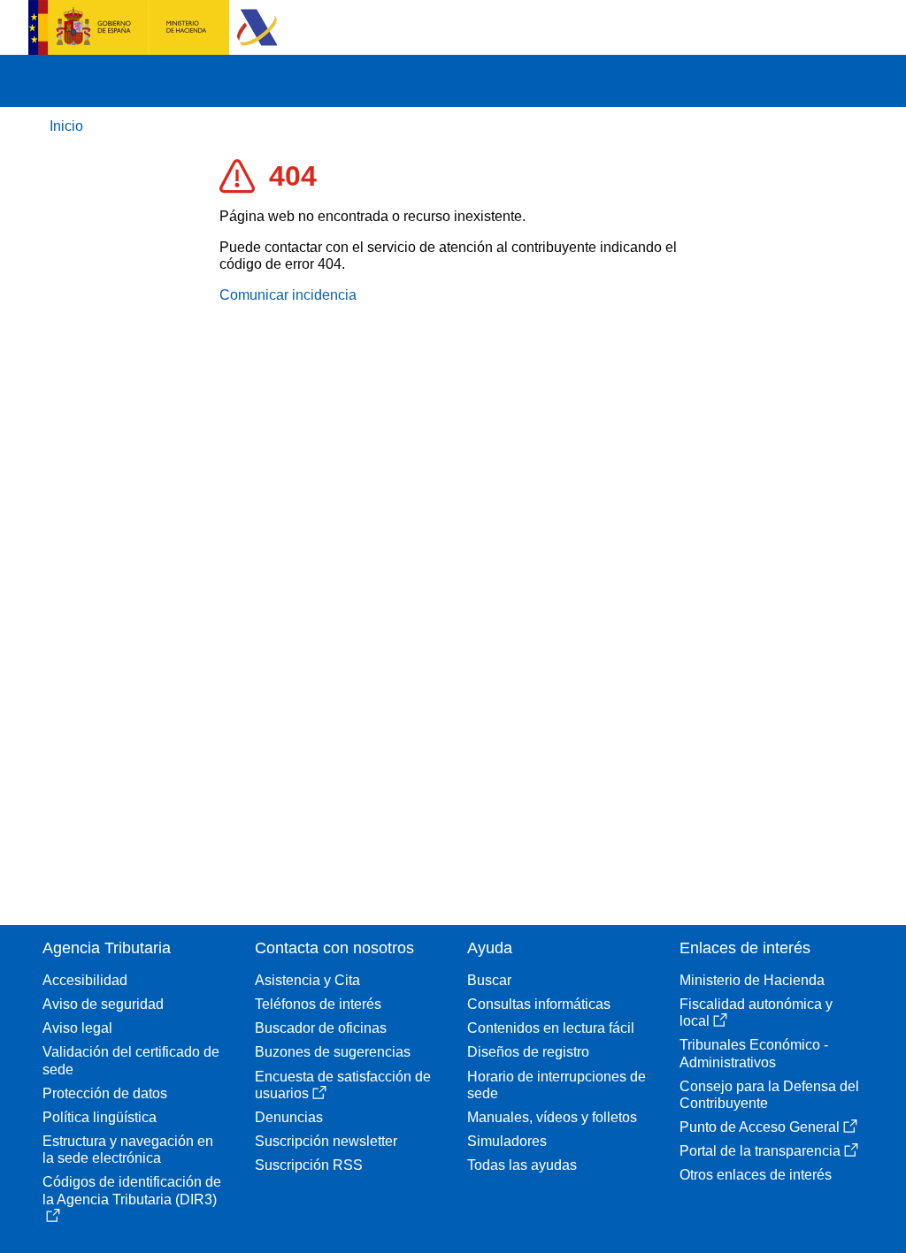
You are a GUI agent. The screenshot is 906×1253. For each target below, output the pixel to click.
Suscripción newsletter (326, 1141)
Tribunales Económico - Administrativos (754, 1053)
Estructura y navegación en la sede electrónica (127, 1149)
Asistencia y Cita (307, 980)
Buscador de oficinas (321, 1027)
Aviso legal (77, 1027)
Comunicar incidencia (288, 294)
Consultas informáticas (538, 1004)
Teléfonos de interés (318, 1004)
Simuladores (507, 1141)
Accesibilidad (84, 980)
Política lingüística (99, 1117)
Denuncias (289, 1117)
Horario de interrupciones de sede (556, 1085)
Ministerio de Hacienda (752, 980)
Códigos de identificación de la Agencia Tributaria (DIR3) (131, 1190)
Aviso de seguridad (103, 1004)
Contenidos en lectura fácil (550, 1027)
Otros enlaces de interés (756, 1174)
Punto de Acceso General (760, 1127)
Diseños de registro (528, 1051)
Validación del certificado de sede (130, 1060)
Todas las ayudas (522, 1165)
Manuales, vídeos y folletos (552, 1117)
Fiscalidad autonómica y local (756, 1012)
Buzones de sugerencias (333, 1051)
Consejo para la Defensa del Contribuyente (769, 1095)
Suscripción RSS (309, 1165)
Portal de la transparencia (760, 1150)
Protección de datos (104, 1093)
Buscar (489, 980)
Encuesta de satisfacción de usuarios (343, 1085)
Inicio (66, 126)
